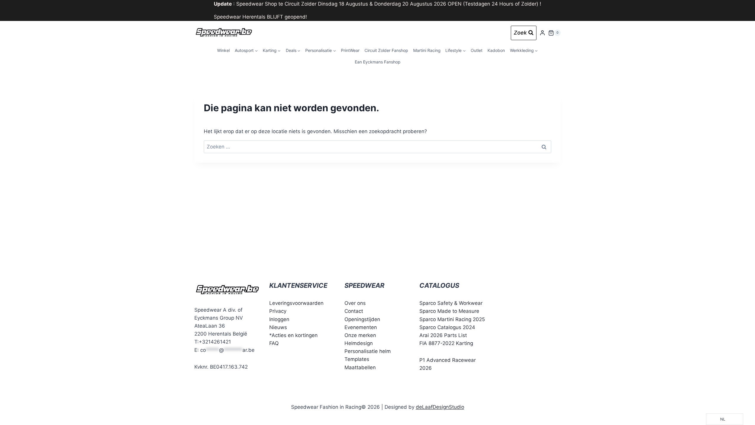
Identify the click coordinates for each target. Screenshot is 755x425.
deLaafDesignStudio (440, 407)
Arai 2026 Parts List (443, 335)
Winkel (223, 50)
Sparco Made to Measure (449, 311)
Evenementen (360, 327)
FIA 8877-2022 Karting (446, 343)
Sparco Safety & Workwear (450, 303)
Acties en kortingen (295, 335)
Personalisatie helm (367, 351)
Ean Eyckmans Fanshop (378, 61)
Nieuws (278, 327)
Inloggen (279, 319)
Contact (353, 311)
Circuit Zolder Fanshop (386, 50)
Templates (356, 359)
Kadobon (496, 50)
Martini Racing (427, 50)
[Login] (542, 33)
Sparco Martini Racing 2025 (452, 319)
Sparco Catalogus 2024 (447, 327)
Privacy (277, 311)
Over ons (355, 303)
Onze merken (360, 335)
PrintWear (350, 50)
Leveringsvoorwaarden (296, 303)
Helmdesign (358, 343)
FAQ (274, 343)
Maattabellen (360, 367)
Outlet (476, 50)
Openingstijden (362, 319)
